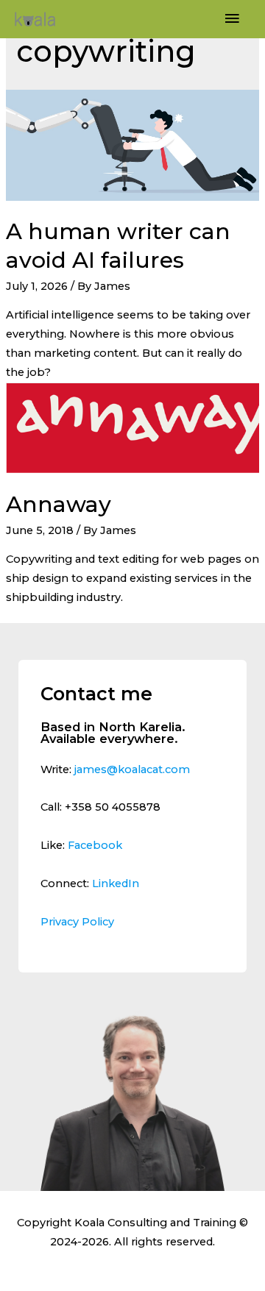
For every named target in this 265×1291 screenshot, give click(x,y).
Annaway (58, 504)
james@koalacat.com (132, 769)
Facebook (95, 845)
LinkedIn (115, 883)
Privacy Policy (77, 921)
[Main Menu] (231, 19)
